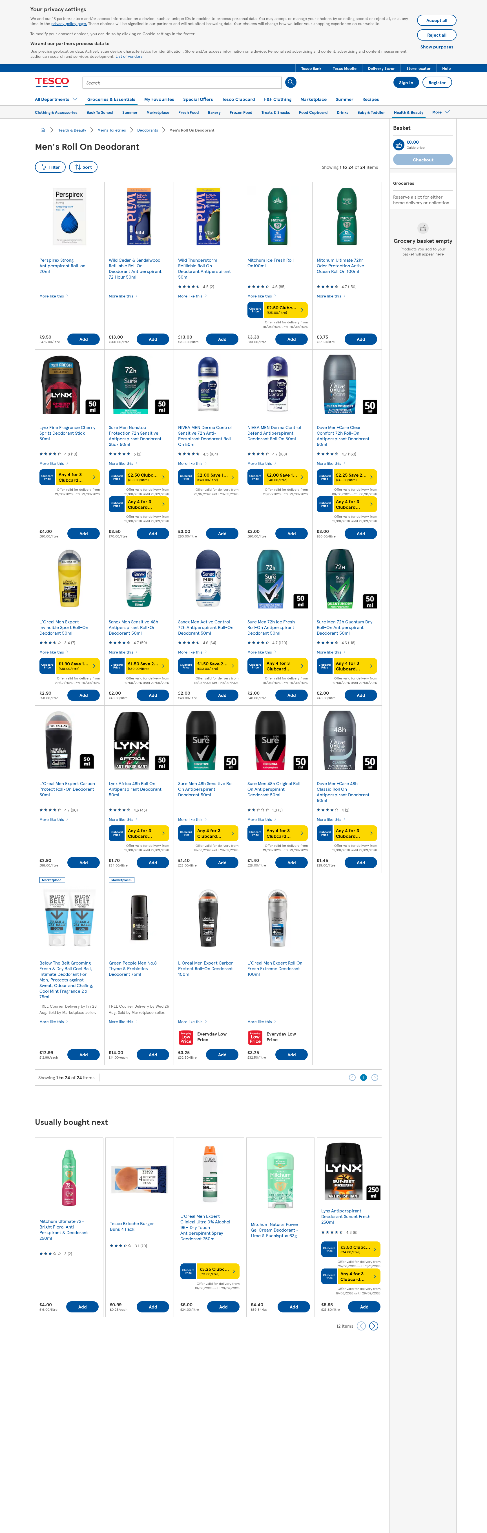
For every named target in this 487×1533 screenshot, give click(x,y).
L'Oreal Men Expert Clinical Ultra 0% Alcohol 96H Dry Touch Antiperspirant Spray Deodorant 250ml (205, 1227)
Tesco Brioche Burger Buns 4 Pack (132, 1226)
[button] (311, 68)
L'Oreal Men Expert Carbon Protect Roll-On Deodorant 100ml (206, 968)
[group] (69, 1227)
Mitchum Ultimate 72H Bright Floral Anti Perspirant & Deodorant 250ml (63, 1229)
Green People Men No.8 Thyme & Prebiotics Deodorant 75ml (133, 968)
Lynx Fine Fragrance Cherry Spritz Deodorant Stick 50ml (67, 433)
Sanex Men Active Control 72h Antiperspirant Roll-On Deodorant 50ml (205, 627)
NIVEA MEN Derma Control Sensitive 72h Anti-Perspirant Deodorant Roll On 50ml (205, 435)
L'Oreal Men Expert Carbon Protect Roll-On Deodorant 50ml (67, 789)
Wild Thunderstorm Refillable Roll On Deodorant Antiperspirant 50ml (204, 268)
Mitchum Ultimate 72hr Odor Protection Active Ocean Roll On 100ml (340, 265)
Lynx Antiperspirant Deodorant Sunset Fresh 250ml (345, 1216)
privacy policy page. (69, 23)
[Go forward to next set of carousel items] (373, 1325)
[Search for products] (290, 82)
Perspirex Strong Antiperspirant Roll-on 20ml (62, 265)
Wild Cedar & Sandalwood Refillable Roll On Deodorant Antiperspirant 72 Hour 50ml (135, 268)
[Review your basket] (398, 144)
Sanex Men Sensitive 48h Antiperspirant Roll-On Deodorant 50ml (133, 627)
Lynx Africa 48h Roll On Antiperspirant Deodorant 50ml (135, 789)
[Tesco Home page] (52, 82)
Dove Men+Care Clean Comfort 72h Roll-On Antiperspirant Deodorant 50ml (343, 435)
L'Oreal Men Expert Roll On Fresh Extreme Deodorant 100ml (274, 968)
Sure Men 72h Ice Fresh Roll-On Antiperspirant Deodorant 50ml (271, 627)
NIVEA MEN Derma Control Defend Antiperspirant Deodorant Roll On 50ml (274, 433)
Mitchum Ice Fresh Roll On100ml (270, 263)
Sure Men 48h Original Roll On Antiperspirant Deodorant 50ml (273, 789)
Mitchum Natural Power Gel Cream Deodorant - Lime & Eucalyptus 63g (275, 1230)
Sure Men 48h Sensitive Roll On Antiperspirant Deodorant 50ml (206, 789)
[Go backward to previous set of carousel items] (361, 1325)
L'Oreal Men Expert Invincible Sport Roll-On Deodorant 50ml (63, 627)
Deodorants (147, 130)
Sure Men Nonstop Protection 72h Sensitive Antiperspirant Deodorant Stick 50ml (135, 435)
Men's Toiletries (112, 130)
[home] (42, 129)
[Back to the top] (246, 1099)
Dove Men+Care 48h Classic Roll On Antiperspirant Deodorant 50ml (343, 791)
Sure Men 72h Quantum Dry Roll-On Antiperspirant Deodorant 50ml (344, 627)
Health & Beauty (71, 130)
